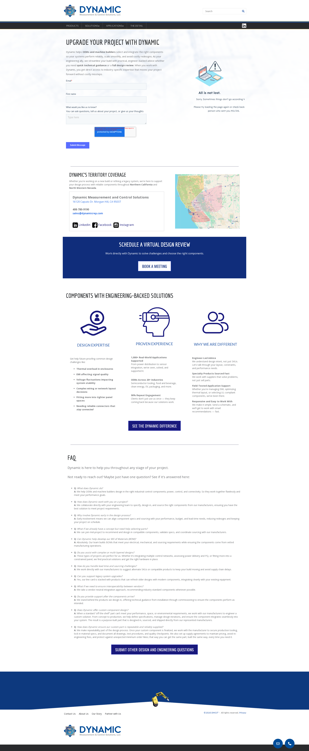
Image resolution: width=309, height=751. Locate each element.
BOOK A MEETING (154, 266)
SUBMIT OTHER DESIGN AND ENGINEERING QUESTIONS (154, 649)
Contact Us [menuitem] (70, 713)
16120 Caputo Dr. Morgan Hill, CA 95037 (97, 201)
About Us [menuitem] (84, 713)
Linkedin (84, 225)
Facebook (105, 225)
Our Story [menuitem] (97, 713)
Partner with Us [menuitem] (113, 713)
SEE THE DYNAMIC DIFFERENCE (154, 426)
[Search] (243, 11)
